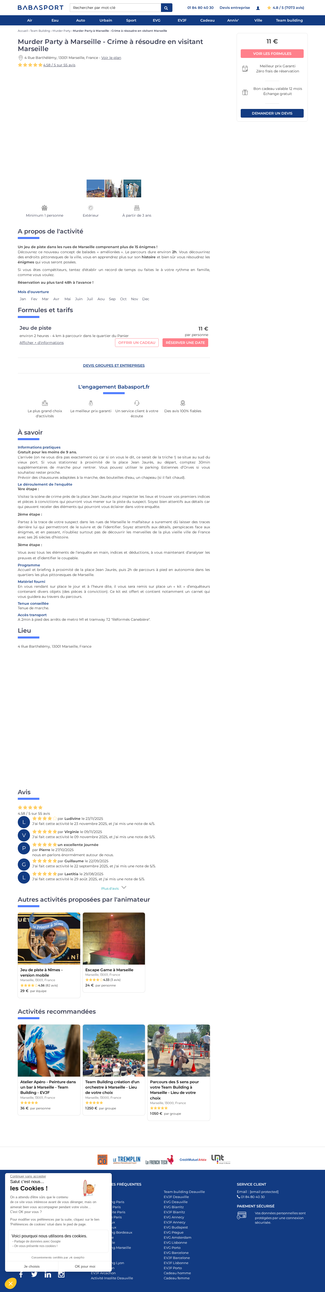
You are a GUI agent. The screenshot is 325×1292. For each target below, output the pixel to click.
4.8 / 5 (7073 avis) (288, 7)
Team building (289, 20)
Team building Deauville (184, 1192)
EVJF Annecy (174, 1222)
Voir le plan (111, 57)
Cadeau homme (177, 1273)
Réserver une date (185, 342)
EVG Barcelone (176, 1253)
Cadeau (207, 20)
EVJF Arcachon (103, 1273)
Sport (131, 20)
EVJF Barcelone (177, 1258)
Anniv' (233, 20)
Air (29, 20)
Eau (55, 20)
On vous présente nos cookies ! (35, 1246)
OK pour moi (85, 1266)
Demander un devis (272, 113)
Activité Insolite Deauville (112, 1278)
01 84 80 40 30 (200, 7)
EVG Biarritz (174, 1207)
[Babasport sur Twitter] (37, 1275)
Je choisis (32, 1266)
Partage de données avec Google (37, 1241)
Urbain (106, 20)
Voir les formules (272, 53)
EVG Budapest (176, 1227)
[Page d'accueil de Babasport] (41, 7)
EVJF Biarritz (174, 1212)
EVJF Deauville (176, 1197)
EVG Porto (172, 1248)
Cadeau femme (177, 1278)
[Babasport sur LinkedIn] (50, 1275)
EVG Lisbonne (175, 1242)
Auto (80, 20)
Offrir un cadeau (136, 342)
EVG (156, 20)
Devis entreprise (235, 7)
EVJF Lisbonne (176, 1263)
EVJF (182, 20)
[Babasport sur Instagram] (64, 1275)
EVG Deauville (176, 1202)
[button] (11, 1283)
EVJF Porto (173, 1268)
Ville (258, 20)
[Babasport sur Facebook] (23, 1275)
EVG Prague (174, 1232)
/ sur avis (59, 65)
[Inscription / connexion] (258, 7)
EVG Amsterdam (177, 1237)
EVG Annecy (174, 1217)
